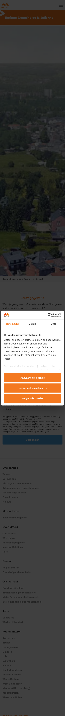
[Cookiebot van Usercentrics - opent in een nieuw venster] (47, 315)
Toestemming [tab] (11, 323)
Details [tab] (32, 323)
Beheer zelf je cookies (31, 388)
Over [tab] (53, 323)
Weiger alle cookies (32, 398)
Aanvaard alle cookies (33, 377)
